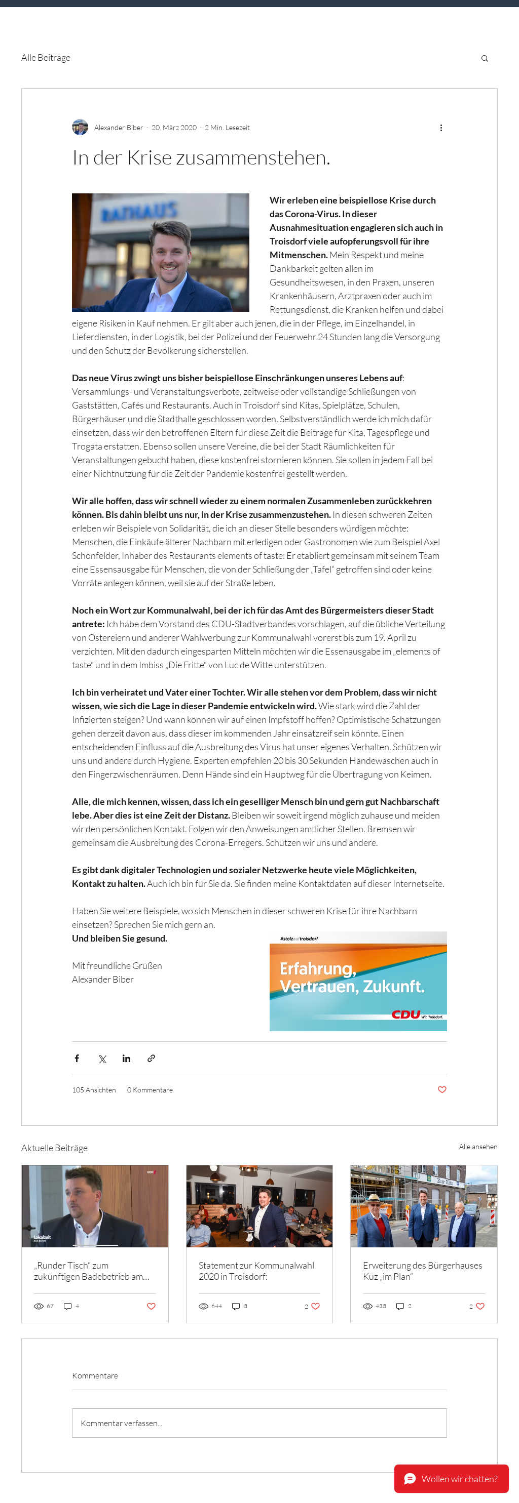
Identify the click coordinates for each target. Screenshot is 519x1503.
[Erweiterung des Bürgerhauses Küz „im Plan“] (424, 1206)
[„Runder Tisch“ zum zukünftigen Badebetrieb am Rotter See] (95, 1206)
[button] (485, 58)
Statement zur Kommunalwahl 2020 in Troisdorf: (256, 1271)
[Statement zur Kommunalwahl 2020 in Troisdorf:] (260, 1206)
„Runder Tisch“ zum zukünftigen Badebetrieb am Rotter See (88, 1271)
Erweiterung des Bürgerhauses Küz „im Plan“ (423, 1271)
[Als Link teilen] (151, 1058)
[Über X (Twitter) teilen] (101, 1058)
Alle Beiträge (45, 57)
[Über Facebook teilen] (77, 1058)
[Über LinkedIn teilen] (126, 1058)
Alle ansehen (478, 1146)
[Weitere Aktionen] (441, 127)
